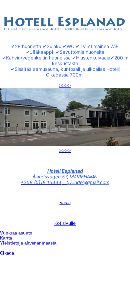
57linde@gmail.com (88, 182)
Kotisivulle (65, 223)
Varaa (65, 202)
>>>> (65, 85)
